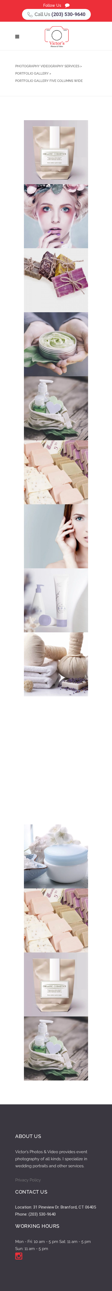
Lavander (47, 801)
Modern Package (54, 417)
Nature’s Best (52, 993)
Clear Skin (48, 224)
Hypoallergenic (54, 1057)
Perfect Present (54, 609)
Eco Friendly (51, 160)
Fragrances (50, 737)
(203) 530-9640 (68, 14)
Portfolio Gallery (32, 73)
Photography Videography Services (47, 66)
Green (44, 352)
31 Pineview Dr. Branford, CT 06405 (64, 1207)
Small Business (53, 288)
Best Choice (49, 545)
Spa (41, 673)
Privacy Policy (28, 1180)
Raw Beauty (49, 929)
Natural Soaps (52, 481)
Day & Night (49, 865)
